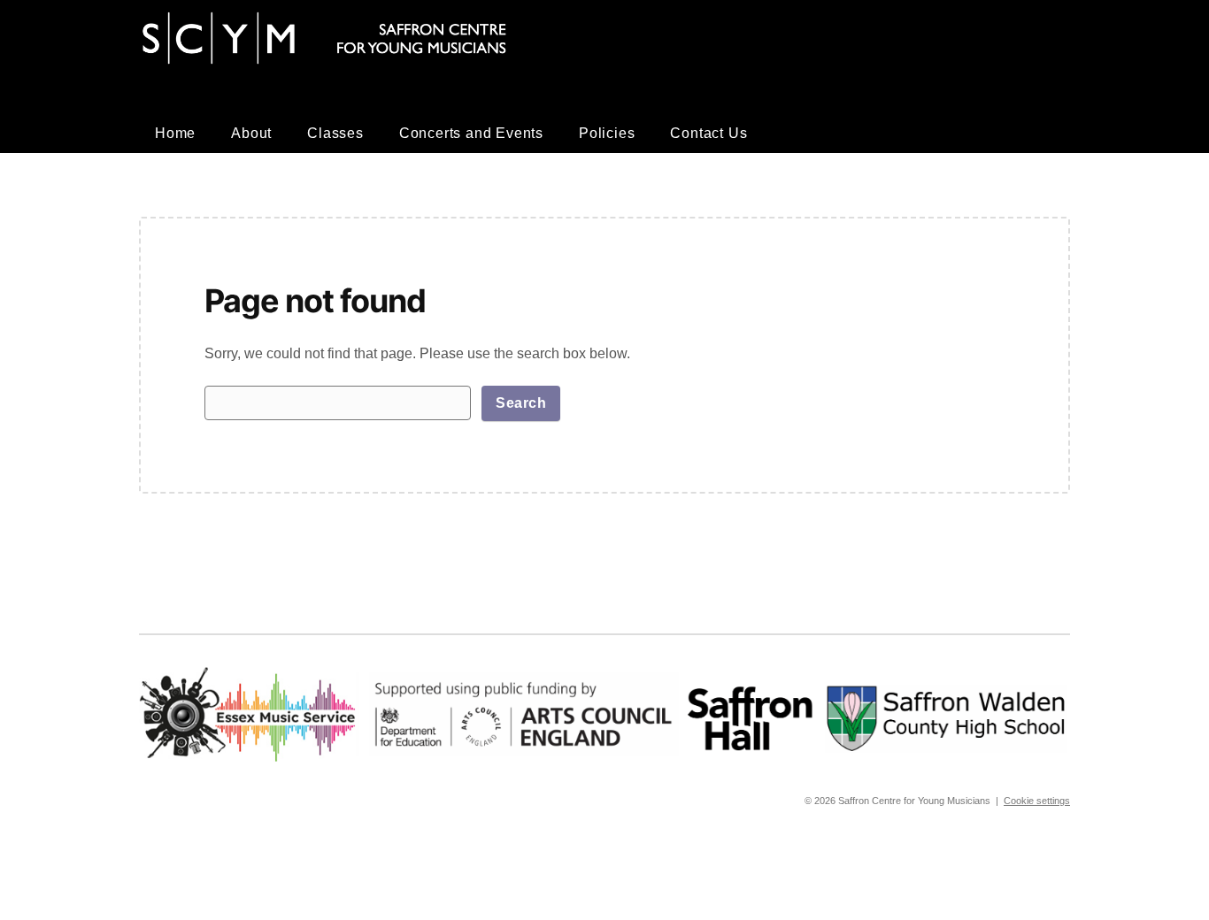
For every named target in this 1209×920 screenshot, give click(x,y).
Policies (607, 133)
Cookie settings (1037, 800)
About (251, 133)
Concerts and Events (471, 133)
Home (175, 133)
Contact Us (708, 133)
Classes (335, 133)
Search (521, 402)
